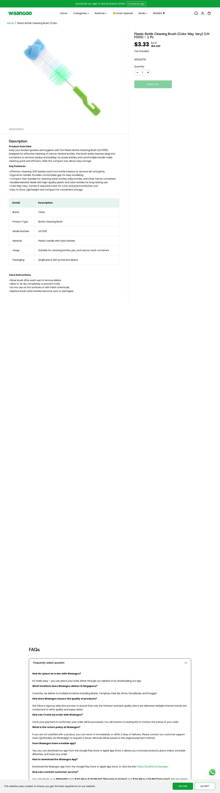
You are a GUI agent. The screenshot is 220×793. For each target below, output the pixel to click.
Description (16, 129)
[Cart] (209, 13)
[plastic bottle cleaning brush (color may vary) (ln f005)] (64, 75)
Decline (183, 786)
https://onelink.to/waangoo (152, 766)
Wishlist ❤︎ (159, 13)
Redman (100, 13)
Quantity (139, 66)
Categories (80, 13)
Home (63, 13)
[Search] (196, 13)
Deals (142, 13)
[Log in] (203, 13)
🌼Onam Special (123, 13)
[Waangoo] (20, 13)
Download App (136, 3)
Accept (205, 786)
